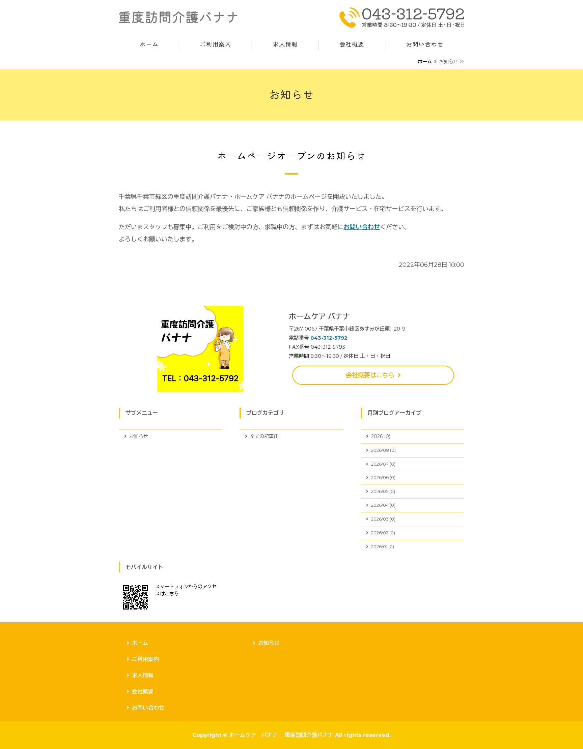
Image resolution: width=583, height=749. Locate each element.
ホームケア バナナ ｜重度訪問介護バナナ (281, 735)
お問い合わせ (424, 44)
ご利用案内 (215, 44)
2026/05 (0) (383, 491)
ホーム (149, 44)
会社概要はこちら (370, 375)
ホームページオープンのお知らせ (291, 156)
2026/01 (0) (382, 546)
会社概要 (351, 44)
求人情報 (285, 44)
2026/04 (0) (383, 505)
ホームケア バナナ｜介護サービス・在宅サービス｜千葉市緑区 (178, 17)
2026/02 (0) (383, 532)
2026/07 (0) (383, 464)
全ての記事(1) (264, 436)
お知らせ (138, 436)
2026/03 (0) (383, 519)
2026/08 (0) (383, 450)
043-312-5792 (329, 338)
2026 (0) (380, 436)
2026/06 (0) (383, 477)
